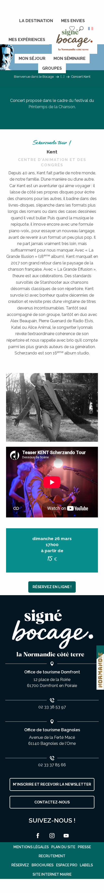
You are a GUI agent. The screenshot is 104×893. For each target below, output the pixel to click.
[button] (81, 28)
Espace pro (66, 865)
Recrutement (52, 856)
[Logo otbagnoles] (52, 633)
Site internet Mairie (52, 874)
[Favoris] (73, 28)
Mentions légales (31, 847)
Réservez (20, 865)
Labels (86, 865)
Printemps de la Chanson (52, 106)
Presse (84, 847)
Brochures (43, 865)
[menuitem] (36, 21)
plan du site (63, 847)
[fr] (91, 28)
